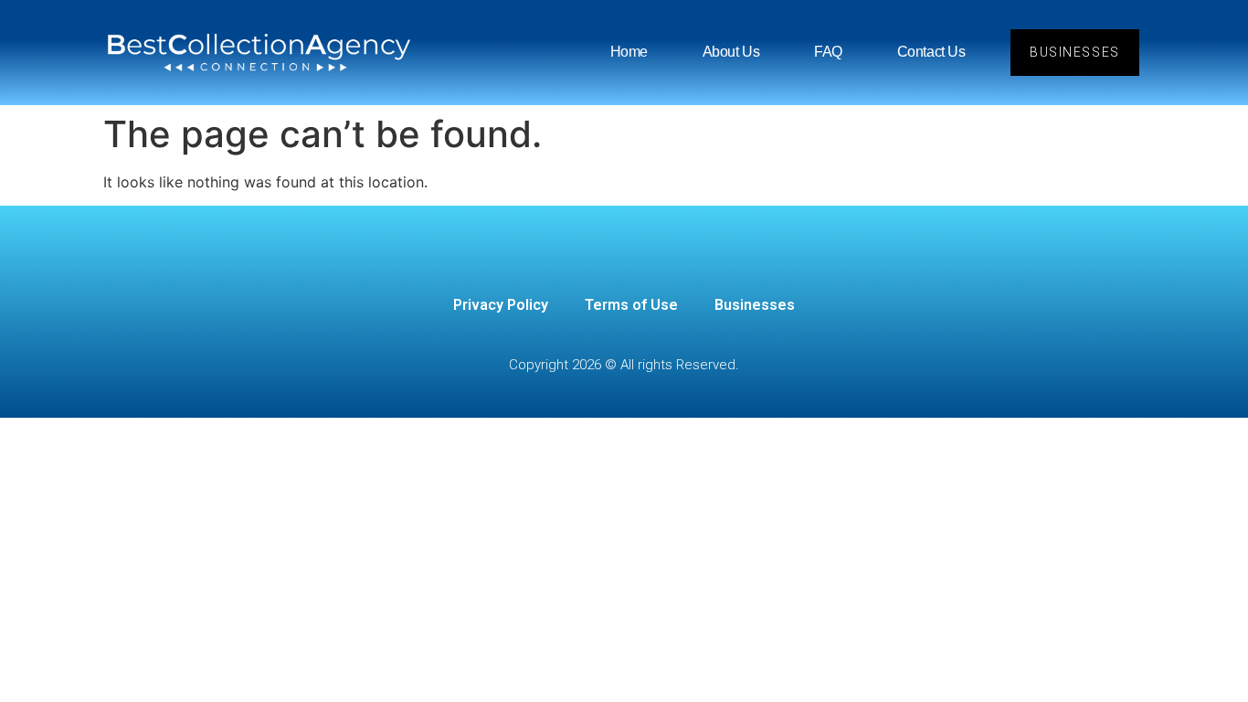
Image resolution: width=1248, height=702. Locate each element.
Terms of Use (631, 305)
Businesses (754, 305)
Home (629, 51)
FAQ (828, 51)
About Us (731, 51)
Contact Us (931, 51)
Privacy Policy (500, 305)
